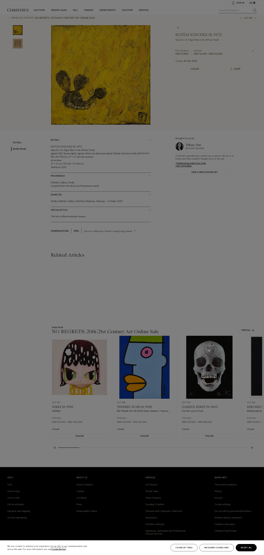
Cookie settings (184, 547)
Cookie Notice (58, 549)
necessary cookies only (216, 547)
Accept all (246, 547)
